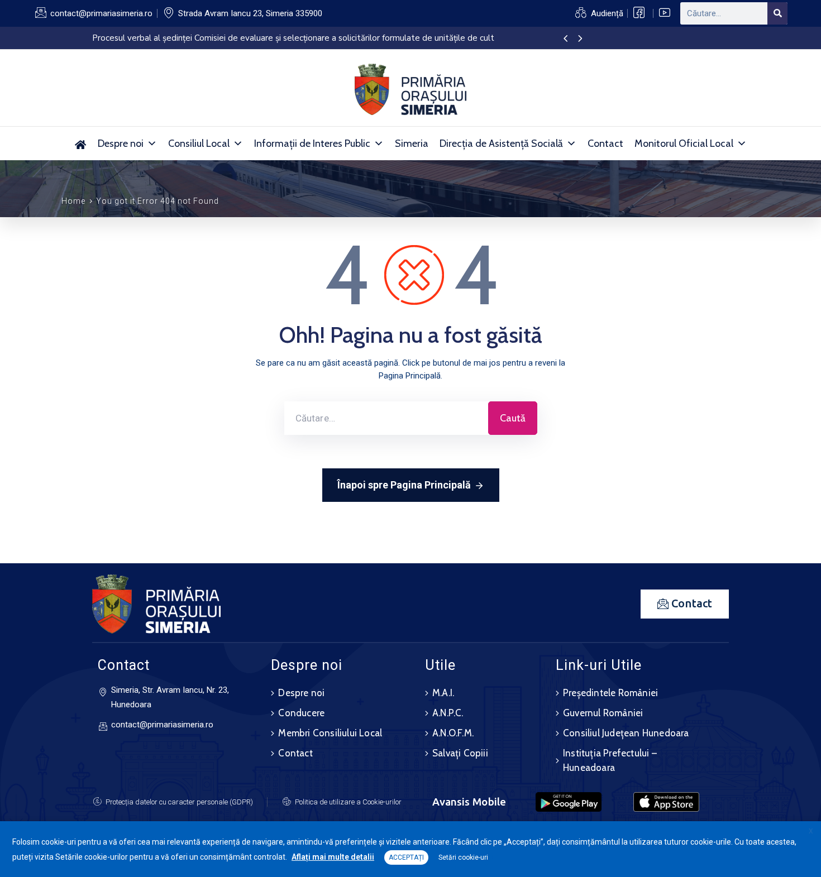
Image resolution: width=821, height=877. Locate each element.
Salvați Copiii (460, 753)
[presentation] (565, 39)
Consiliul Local (199, 143)
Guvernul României (603, 712)
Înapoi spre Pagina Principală (404, 485)
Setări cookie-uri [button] (463, 857)
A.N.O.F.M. (453, 733)
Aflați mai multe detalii (333, 856)
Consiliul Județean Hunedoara (626, 733)
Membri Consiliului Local (330, 733)
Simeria (411, 143)
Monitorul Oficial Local (683, 143)
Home (73, 201)
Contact (605, 143)
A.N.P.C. (448, 712)
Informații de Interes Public (312, 143)
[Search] (777, 13)
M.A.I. (443, 692)
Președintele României (610, 692)
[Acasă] (81, 143)
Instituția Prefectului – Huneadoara (610, 760)
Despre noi (121, 143)
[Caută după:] (386, 418)
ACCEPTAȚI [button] (406, 857)
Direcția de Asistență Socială (501, 143)
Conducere (301, 712)
